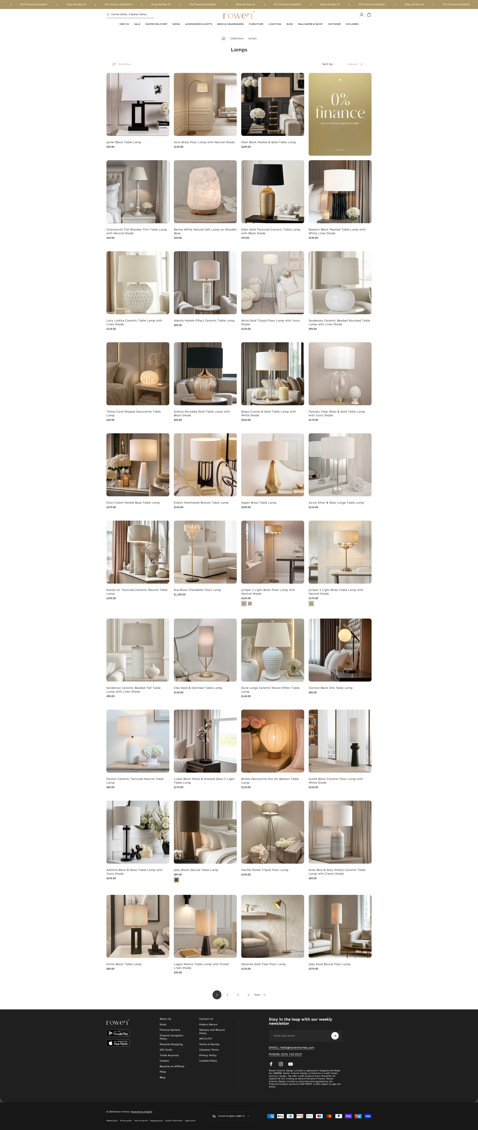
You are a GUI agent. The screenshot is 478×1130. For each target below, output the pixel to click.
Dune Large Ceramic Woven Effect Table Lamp (270, 689)
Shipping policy (156, 1121)
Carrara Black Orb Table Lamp (331, 688)
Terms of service (141, 1121)
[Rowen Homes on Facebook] (271, 1064)
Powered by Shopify (141, 1111)
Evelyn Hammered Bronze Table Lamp (201, 502)
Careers (164, 1060)
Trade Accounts (169, 1055)
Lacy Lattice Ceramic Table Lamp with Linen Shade (134, 322)
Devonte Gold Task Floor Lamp (263, 964)
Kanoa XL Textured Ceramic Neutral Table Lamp (136, 591)
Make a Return (208, 1024)
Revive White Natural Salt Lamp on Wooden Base (205, 231)
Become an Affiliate (172, 1066)
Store (163, 1024)
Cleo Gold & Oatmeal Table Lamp (198, 688)
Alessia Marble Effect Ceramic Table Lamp (204, 320)
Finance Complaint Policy (171, 1037)
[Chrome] (249, 604)
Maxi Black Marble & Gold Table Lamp (268, 142)
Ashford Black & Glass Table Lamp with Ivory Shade (134, 871)
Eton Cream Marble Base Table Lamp (133, 502)
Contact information (174, 1121)
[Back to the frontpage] (223, 38)
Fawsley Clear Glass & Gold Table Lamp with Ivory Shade (337, 413)
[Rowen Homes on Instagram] (281, 1064)
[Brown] (176, 880)
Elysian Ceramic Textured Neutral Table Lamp (135, 780)
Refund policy (112, 1121)
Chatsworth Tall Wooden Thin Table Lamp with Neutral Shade (136, 231)
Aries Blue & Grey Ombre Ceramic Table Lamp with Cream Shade (337, 871)
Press (163, 1071)
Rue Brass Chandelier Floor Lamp (197, 590)
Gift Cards (166, 1049)
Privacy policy (126, 1121)
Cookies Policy (208, 1060)
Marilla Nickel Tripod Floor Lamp (264, 870)
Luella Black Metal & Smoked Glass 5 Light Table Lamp (204, 780)
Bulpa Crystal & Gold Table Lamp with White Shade (268, 413)
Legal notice (190, 1121)
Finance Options (170, 1029)
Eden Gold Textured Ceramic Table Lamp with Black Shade (270, 231)
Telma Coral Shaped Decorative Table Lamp (133, 413)
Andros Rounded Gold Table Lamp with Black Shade (202, 413)
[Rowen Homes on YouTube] (290, 1064)
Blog (162, 1077)
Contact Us (206, 1018)
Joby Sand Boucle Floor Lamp (329, 964)
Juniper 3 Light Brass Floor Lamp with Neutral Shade (268, 591)
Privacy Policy (208, 1055)
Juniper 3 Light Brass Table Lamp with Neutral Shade (336, 591)
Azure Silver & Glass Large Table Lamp (336, 502)
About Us (165, 1018)
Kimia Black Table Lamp (124, 964)
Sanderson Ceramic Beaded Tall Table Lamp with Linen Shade (133, 689)
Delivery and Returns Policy (212, 1031)
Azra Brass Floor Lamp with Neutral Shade (204, 142)
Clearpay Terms (209, 1049)
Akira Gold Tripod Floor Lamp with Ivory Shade (270, 322)
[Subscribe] (335, 1036)
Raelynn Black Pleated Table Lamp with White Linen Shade (337, 231)
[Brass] (243, 604)
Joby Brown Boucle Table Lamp (196, 870)
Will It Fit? (205, 1038)
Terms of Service (209, 1044)
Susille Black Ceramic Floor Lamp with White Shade (336, 780)
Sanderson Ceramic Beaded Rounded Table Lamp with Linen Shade (339, 322)
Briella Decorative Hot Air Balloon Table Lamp (270, 780)
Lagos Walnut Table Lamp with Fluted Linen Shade (201, 966)
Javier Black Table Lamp (123, 142)
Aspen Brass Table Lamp (258, 502)
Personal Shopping (171, 1044)
